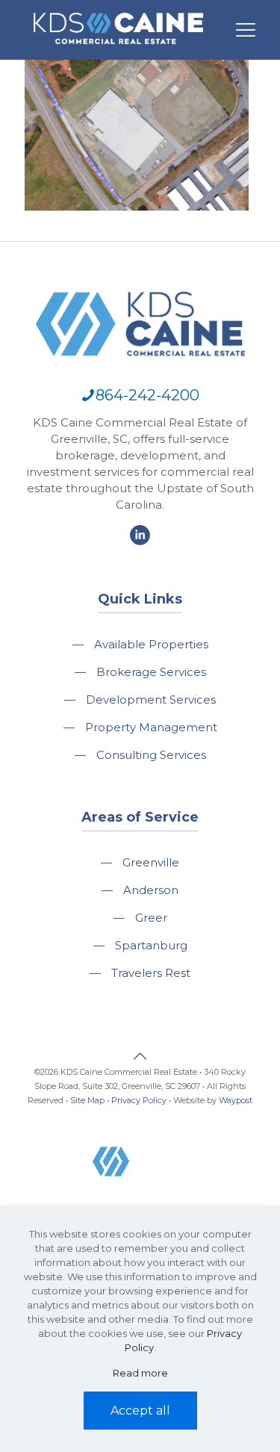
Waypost (235, 1100)
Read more (140, 1373)
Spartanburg (151, 945)
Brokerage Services (151, 672)
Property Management (151, 727)
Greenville (150, 862)
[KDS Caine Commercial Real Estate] (118, 51)
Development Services (151, 699)
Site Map (87, 1100)
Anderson (150, 890)
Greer (151, 917)
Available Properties (151, 644)
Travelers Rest (150, 973)
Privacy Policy (139, 1100)
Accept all (140, 1410)
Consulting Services (151, 755)
